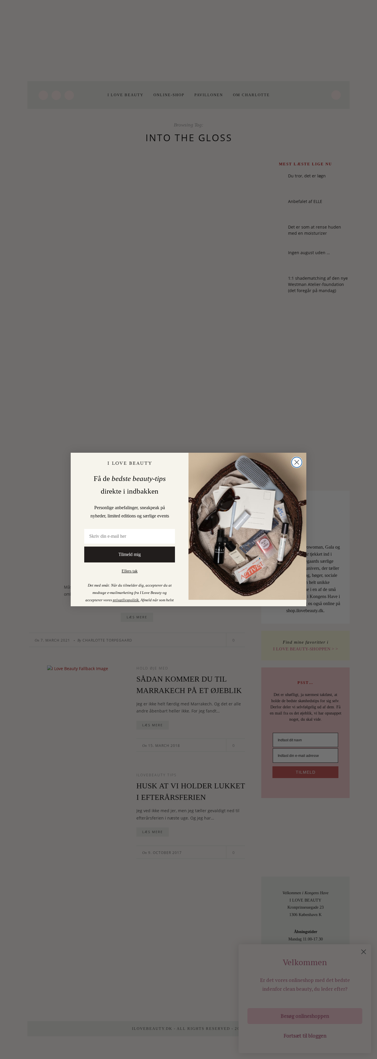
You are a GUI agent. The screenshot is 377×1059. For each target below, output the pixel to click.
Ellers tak (130, 571)
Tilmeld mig (129, 554)
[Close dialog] (297, 462)
